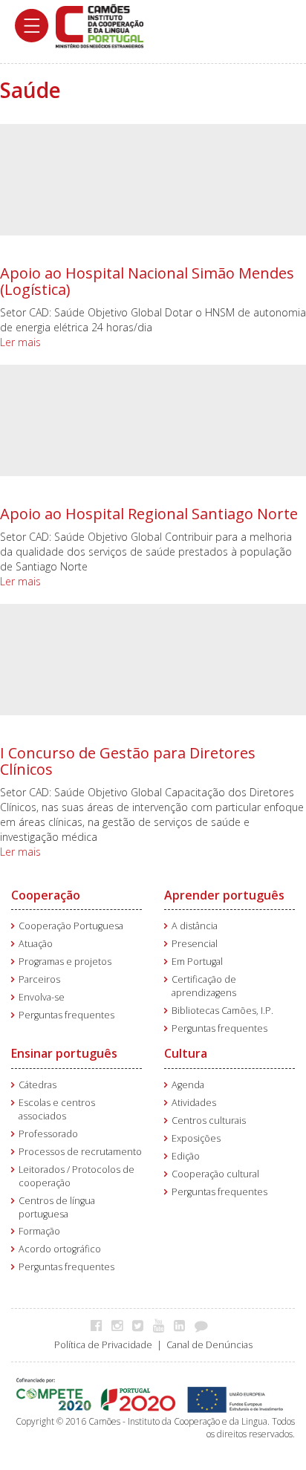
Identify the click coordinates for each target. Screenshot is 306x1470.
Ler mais (20, 342)
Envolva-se (42, 997)
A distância (195, 926)
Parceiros (39, 979)
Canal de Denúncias (209, 1345)
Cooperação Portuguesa (71, 926)
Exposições (196, 1138)
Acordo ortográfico (60, 1249)
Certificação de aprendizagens (204, 986)
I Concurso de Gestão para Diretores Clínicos (127, 761)
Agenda (188, 1085)
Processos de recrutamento (80, 1151)
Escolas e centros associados (57, 1109)
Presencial (195, 943)
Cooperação (45, 895)
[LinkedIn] (183, 1325)
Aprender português (224, 895)
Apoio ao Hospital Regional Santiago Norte (149, 514)
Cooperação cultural (215, 1174)
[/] (99, 25)
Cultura (185, 1053)
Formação (39, 1231)
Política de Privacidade (103, 1345)
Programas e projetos (65, 961)
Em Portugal (197, 961)
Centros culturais (209, 1120)
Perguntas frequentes (66, 1015)
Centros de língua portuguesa (57, 1207)
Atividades (194, 1102)
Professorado (48, 1134)
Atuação (36, 943)
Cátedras (37, 1085)
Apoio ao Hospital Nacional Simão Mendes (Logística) (147, 281)
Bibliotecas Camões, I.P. (222, 1010)
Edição (186, 1156)
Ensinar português (64, 1053)
